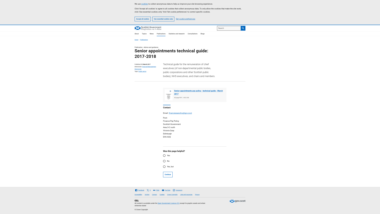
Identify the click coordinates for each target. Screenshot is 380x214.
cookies (144, 4)
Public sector (142, 71)
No (168, 161)
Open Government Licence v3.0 (168, 203)
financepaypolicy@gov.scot (180, 113)
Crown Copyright (172, 194)
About (137, 34)
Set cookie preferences (185, 19)
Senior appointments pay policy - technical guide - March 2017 (198, 92)
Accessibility (138, 194)
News (152, 34)
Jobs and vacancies (186, 194)
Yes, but (170, 166)
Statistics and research (177, 34)
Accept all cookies (142, 19)
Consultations (192, 34)
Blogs (203, 34)
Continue (168, 174)
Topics (144, 34)
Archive (147, 194)
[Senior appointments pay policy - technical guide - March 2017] (169, 94)
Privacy (197, 194)
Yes (168, 155)
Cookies (162, 194)
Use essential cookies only (163, 19)
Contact (154, 194)
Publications (161, 34)
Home (136, 40)
